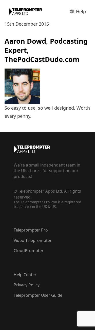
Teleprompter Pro (31, 230)
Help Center (25, 274)
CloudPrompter (29, 250)
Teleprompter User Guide (38, 295)
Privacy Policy (27, 285)
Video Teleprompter (33, 240)
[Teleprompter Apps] (25, 11)
